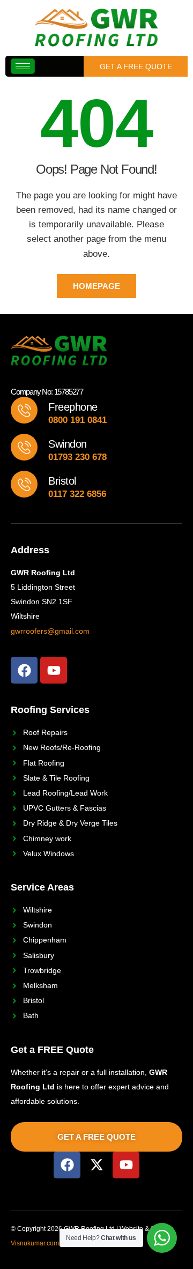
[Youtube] (53, 670)
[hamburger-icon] (23, 66)
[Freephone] (24, 410)
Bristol (62, 481)
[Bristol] (24, 484)
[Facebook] (24, 670)
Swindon (67, 444)
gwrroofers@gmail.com (50, 631)
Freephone (73, 407)
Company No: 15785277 (47, 391)
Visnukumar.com (35, 1243)
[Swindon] (24, 447)
